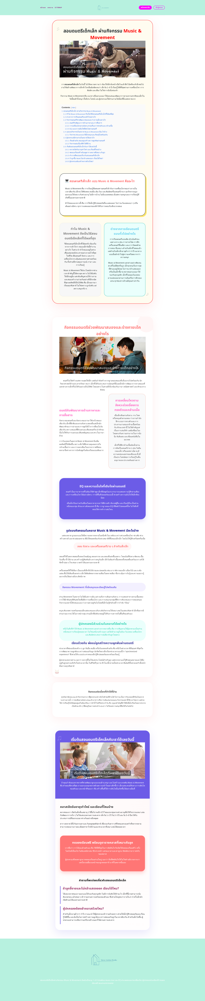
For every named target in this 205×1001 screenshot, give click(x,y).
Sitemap (58, 7)
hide (73, 107)
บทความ (50, 7)
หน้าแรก (43, 7)
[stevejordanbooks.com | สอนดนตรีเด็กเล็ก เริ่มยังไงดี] (102, 7)
